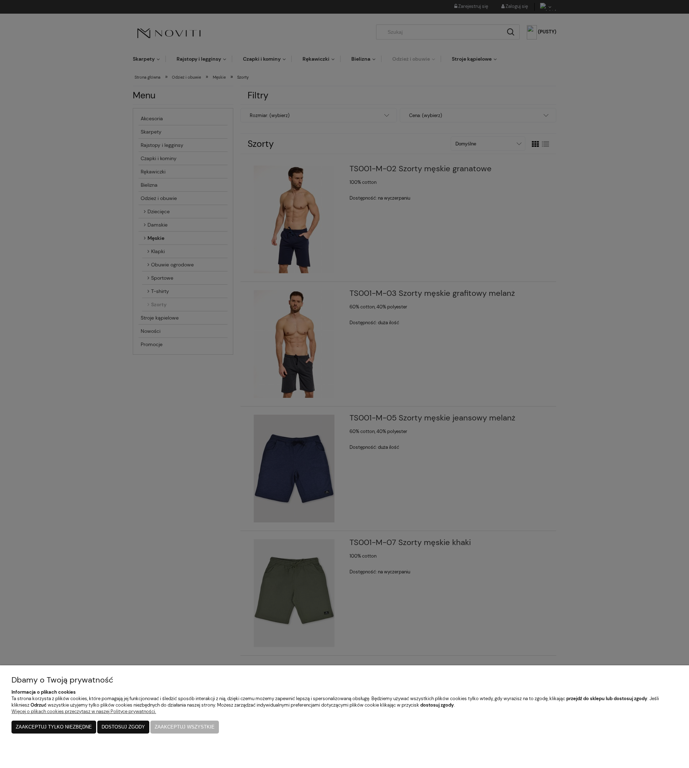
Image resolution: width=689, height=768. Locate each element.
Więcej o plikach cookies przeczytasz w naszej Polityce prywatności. (83, 711)
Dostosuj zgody (123, 727)
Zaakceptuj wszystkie (185, 727)
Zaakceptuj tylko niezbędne (54, 727)
